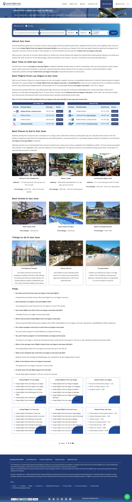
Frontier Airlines (92, 124)
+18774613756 (106, 4)
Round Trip (19, 26)
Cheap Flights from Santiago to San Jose (29, 428)
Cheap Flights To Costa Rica (55, 15)
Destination (42, 29)
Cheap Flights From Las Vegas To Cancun (66, 400)
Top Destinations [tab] (31, 459)
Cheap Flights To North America (37, 15)
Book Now (59, 111)
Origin (14, 29)
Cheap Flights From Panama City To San (28, 430)
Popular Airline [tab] (60, 459)
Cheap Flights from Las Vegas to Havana (66, 389)
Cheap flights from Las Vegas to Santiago (66, 392)
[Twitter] (53, 499)
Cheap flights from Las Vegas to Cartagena (66, 386)
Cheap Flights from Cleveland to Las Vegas (29, 400)
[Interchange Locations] (39, 33)
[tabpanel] (64, 476)
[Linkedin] (66, 499)
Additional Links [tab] (72, 459)
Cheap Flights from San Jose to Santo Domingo (68, 416)
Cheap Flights (23, 15)
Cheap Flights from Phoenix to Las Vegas (29, 389)
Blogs (82, 4)
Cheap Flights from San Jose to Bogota (65, 419)
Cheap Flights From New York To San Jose (29, 422)
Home (64, 4)
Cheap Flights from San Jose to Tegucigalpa (67, 413)
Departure (68, 29)
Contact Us (92, 4)
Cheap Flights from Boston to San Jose (28, 413)
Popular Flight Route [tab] (46, 459)
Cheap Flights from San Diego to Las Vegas (29, 384)
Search (113, 32)
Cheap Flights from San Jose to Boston (65, 422)
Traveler (96, 32)
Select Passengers (96, 29)
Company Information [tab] (17, 459)
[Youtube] (70, 499)
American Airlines (27, 124)
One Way (30, 26)
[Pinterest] (61, 499)
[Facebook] (49, 499)
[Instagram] (57, 499)
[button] (127, 497)
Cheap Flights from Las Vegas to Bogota (65, 384)
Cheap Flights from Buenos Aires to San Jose (30, 416)
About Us (73, 4)
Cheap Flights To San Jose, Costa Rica (75, 15)
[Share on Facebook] (66, 443)
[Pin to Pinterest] (70, 443)
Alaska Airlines (25, 111)
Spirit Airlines (91, 115)
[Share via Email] (73, 443)
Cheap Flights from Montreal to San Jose (29, 419)
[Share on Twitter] (68, 443)
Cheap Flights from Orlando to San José (28, 425)
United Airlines (36, 111)
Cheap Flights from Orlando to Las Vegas (29, 397)
